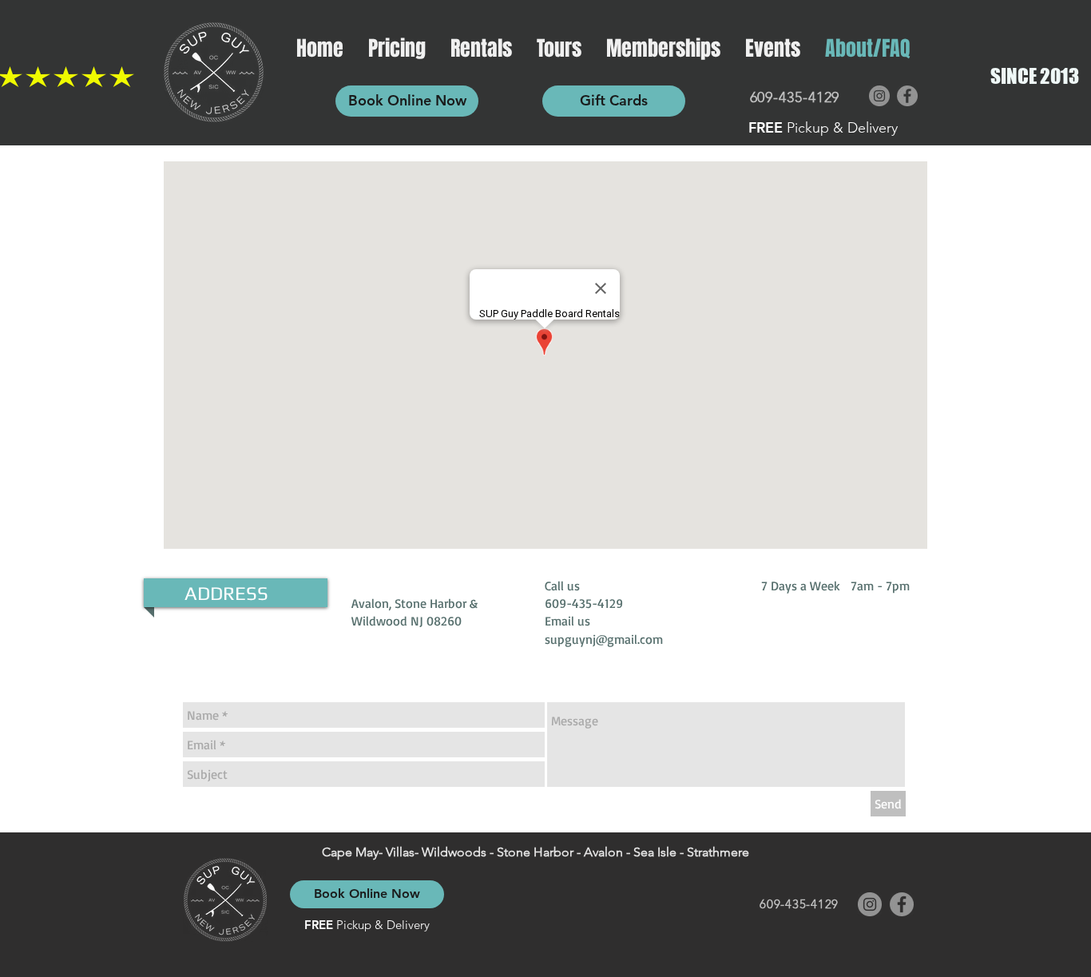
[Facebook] (907, 95)
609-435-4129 (795, 97)
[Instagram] (879, 95)
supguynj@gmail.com (604, 639)
